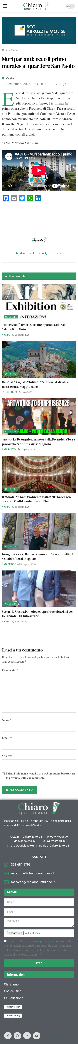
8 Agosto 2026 (21, 621)
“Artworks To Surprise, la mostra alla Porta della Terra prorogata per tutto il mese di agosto (38, 441)
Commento (10, 670)
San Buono (9, 564)
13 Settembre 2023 (17, 84)
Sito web (7, 756)
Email (7, 738)
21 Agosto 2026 (21, 334)
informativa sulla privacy (34, 941)
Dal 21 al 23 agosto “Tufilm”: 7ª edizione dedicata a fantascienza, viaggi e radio (35, 384)
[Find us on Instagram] (17, 1035)
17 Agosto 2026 (24, 392)
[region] (39, 30)
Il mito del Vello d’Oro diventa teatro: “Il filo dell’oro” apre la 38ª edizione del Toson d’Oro (37, 499)
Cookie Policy (13, 1015)
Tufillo (7, 392)
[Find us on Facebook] (8, 1035)
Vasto (10, 78)
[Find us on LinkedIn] (27, 1035)
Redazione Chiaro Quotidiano (39, 253)
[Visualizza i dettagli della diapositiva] (39, 30)
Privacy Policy (13, 1006)
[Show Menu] (5, 6)
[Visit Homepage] (36, 6)
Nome (7, 720)
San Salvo (9, 449)
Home (5, 50)
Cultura (14, 50)
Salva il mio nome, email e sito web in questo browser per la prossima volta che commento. (40, 775)
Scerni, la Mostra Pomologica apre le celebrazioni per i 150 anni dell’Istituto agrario (38, 613)
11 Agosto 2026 (27, 449)
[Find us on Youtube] (36, 1035)
